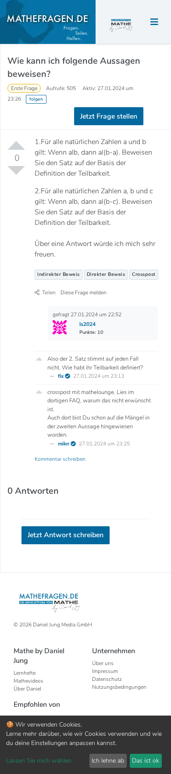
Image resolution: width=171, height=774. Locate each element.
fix (61, 376)
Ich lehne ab (108, 760)
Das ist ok (145, 760)
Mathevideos (28, 680)
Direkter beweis (106, 274)
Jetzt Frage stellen (108, 116)
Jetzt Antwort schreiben (65, 535)
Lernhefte (25, 672)
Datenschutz (107, 679)
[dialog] (85, 745)
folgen (36, 99)
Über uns (103, 663)
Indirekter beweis (58, 274)
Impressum (105, 671)
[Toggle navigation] (154, 22)
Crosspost (144, 274)
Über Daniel (27, 688)
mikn (64, 443)
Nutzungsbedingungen (119, 687)
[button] (39, 358)
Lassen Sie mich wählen (38, 760)
